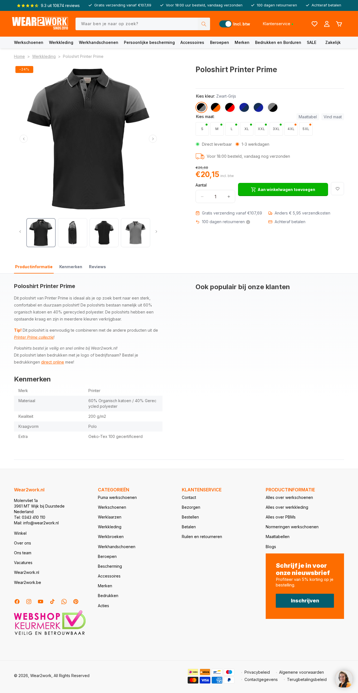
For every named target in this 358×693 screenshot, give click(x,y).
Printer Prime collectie (34, 337)
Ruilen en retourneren (202, 536)
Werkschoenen (28, 42)
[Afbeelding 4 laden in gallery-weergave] (135, 232)
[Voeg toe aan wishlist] (337, 188)
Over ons (22, 543)
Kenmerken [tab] (70, 266)
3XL (276, 129)
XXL (261, 129)
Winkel (20, 533)
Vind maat (333, 116)
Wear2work (40, 675)
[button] (28, 42)
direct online (52, 362)
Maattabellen (277, 536)
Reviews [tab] (97, 266)
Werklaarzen (109, 517)
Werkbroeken (111, 536)
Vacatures (23, 562)
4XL (291, 129)
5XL (306, 129)
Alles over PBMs (281, 517)
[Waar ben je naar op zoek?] (204, 24)
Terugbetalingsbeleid (307, 679)
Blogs (271, 546)
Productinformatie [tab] (34, 266)
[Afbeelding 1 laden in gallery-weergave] (41, 232)
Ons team (22, 552)
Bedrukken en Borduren (278, 42)
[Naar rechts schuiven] (153, 139)
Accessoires (192, 42)
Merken (242, 42)
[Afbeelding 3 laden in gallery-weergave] (104, 232)
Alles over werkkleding (287, 507)
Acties (103, 605)
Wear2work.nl (26, 572)
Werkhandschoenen (98, 42)
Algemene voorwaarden (301, 672)
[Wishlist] (314, 23)
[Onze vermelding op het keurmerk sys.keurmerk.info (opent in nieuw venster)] (50, 634)
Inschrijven (305, 601)
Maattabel (308, 116)
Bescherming (110, 566)
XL (246, 129)
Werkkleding (61, 42)
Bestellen (190, 517)
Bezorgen (191, 507)
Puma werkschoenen (117, 497)
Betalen (189, 526)
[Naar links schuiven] (24, 139)
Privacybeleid (257, 672)
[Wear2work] (40, 23)
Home (19, 56)
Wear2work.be (27, 582)
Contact (189, 497)
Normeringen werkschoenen (292, 526)
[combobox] (143, 24)
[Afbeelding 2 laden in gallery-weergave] (72, 232)
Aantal (201, 185)
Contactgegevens (261, 679)
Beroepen (219, 42)
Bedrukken (108, 595)
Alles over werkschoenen (289, 497)
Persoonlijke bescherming (149, 42)
